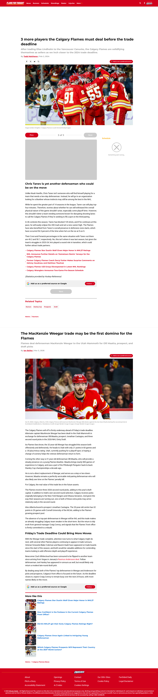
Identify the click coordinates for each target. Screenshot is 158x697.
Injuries (71, 3)
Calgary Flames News (40, 662)
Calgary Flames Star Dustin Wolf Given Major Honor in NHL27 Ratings (58, 250)
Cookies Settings (81, 685)
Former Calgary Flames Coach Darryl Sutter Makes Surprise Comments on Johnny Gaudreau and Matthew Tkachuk (61, 261)
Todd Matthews (31, 56)
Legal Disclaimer (126, 681)
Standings (55, 3)
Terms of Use (80, 681)
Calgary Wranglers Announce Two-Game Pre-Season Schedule (55, 270)
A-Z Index (58, 685)
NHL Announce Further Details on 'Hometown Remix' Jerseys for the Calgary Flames (58, 255)
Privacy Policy (60, 681)
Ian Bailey (28, 351)
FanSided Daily (125, 677)
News (28, 3)
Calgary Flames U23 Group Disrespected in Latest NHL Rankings (56, 267)
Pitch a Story (30, 681)
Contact (77, 677)
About (27, 677)
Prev (32, 135)
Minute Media (13, 691)
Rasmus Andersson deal (68, 559)
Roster (63, 3)
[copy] (38, 61)
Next (90, 135)
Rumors (36, 3)
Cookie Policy (103, 681)
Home (27, 317)
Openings (58, 677)
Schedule (45, 3)
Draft (56, 307)
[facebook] (144, 3)
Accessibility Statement (35, 685)
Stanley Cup (38, 307)
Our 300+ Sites (104, 677)
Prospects (47, 307)
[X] (140, 3)
